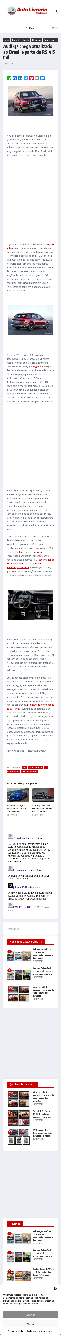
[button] (56, 1288)
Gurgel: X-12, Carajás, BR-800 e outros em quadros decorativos (42, 1114)
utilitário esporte (29, 771)
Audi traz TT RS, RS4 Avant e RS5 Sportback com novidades (17, 808)
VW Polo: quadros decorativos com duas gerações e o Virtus (42, 1133)
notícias (38, 767)
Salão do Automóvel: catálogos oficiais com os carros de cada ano (43, 971)
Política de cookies (16, 1331)
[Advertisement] (30, 199)
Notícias (36, 40)
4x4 (24, 767)
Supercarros (50, 40)
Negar (30, 1323)
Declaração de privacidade (39, 1331)
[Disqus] (30, 874)
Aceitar (30, 1314)
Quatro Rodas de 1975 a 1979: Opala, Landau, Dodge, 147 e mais (43, 1272)
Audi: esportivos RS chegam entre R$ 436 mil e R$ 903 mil (42, 808)
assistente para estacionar (28, 552)
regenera (38, 366)
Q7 (46, 767)
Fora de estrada (20, 40)
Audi (6, 40)
